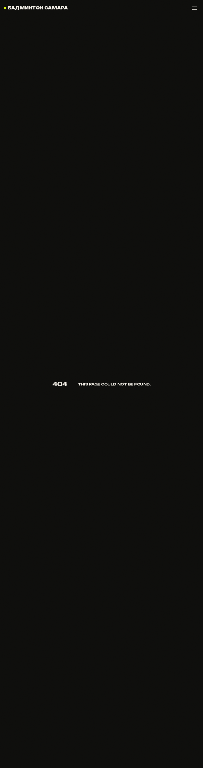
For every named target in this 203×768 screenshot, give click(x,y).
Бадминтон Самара (38, 8)
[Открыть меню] (194, 7)
